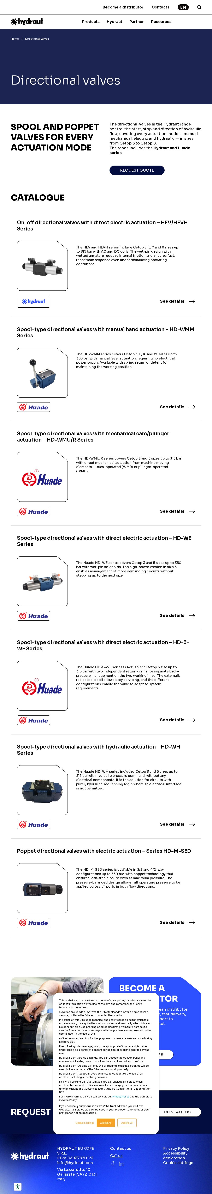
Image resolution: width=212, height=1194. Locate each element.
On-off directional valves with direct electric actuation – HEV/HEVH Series (42, 265)
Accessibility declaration (175, 1155)
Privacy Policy (120, 1096)
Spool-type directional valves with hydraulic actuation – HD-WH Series (42, 790)
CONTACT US (177, 1112)
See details (172, 301)
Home (15, 39)
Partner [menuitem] (136, 21)
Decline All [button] (127, 1122)
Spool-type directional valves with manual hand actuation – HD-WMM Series (42, 372)
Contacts (160, 7)
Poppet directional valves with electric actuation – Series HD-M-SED (42, 888)
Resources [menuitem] (161, 21)
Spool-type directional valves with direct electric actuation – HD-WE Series (42, 581)
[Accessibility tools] (18, 1187)
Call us (116, 1155)
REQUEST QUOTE (137, 170)
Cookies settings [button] (85, 1122)
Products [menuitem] (91, 21)
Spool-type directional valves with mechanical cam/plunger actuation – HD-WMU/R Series (42, 477)
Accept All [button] (105, 1122)
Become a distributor (122, 7)
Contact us (120, 1148)
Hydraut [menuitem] (114, 21)
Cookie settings (178, 1163)
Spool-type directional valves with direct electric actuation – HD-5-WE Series (42, 685)
